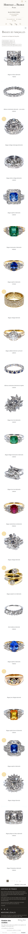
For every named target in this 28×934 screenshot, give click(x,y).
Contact (19, 19)
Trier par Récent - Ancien (7, 40)
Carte (15, 20)
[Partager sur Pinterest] (5, 909)
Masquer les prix (17, 45)
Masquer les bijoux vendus (8, 45)
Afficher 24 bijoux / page (8, 43)
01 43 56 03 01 (11, 19)
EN (25, 1)
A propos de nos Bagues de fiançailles (10, 36)
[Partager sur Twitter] (7, 909)
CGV (18, 916)
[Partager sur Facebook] (2, 909)
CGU (21, 916)
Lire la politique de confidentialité (7, 928)
